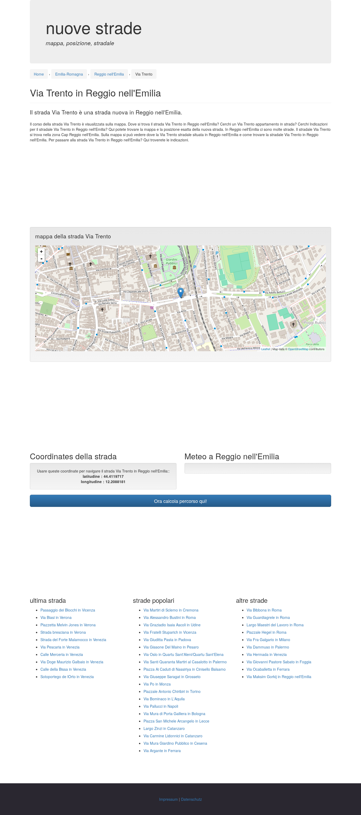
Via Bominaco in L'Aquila (164, 698)
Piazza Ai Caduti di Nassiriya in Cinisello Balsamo (185, 669)
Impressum (168, 799)
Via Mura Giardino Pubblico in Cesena (175, 743)
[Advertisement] (180, 185)
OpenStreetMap (298, 349)
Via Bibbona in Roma (264, 610)
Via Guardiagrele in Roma (268, 617)
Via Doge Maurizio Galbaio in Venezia (71, 661)
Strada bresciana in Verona (63, 632)
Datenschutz (191, 799)
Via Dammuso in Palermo (268, 647)
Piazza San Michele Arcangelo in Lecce (176, 721)
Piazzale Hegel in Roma (266, 632)
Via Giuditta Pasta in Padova (167, 639)
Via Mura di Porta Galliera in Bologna (174, 713)
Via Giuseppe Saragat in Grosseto (172, 676)
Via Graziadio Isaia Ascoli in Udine (172, 624)
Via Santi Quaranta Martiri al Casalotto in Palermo (185, 661)
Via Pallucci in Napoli (161, 706)
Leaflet (265, 349)
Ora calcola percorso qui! (180, 500)
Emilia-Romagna (69, 74)
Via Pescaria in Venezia (60, 647)
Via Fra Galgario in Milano (268, 639)
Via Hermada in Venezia (267, 654)
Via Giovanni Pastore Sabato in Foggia (279, 661)
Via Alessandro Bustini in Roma (170, 617)
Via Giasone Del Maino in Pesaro (171, 647)
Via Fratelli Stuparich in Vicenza (170, 632)
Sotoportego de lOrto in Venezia (67, 676)
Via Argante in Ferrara (162, 750)
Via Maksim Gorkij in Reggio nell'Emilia (279, 676)
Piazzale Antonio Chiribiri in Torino (172, 691)
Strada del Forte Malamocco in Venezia (73, 639)
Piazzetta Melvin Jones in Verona (68, 624)
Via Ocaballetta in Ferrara (268, 669)
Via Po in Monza (157, 684)
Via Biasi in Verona (56, 617)
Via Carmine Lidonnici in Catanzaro (173, 735)
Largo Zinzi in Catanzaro (164, 728)
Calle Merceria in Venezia (61, 654)
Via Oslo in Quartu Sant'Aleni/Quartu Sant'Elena (184, 654)
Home (39, 74)
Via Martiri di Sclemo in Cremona (171, 610)
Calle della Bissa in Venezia (63, 669)
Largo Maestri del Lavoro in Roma (275, 624)
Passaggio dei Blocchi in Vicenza (67, 610)
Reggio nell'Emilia (109, 74)
